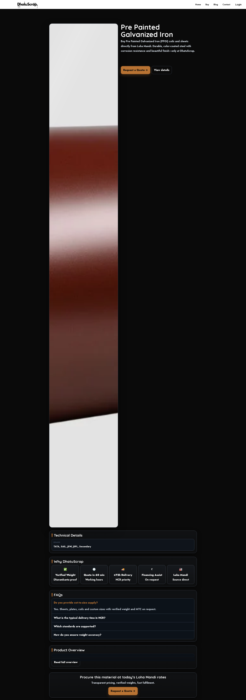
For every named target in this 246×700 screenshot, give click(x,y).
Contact (226, 4)
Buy (207, 4)
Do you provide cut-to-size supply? (76, 603)
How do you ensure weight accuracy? (77, 635)
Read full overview (66, 662)
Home (198, 4)
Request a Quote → (135, 70)
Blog (216, 4)
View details (161, 70)
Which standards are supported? (75, 626)
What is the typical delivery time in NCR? (79, 618)
